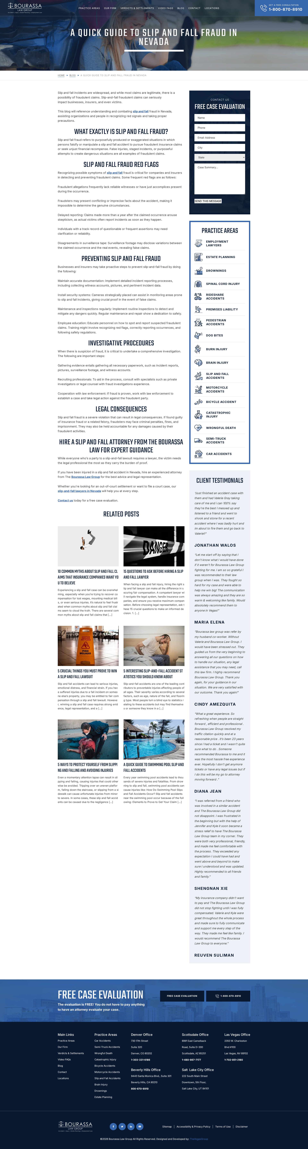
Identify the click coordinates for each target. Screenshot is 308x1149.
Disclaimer (242, 1126)
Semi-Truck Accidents (107, 1046)
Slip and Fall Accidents (107, 1078)
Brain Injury (100, 1084)
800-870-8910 (140, 1088)
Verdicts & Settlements (137, 8)
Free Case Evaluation (182, 996)
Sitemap (167, 1126)
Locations (212, 8)
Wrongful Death (103, 1053)
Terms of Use (223, 1126)
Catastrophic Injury (105, 1059)
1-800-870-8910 (231, 996)
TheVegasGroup (199, 1138)
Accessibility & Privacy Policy (193, 1126)
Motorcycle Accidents (107, 1072)
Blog (180, 8)
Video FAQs (165, 8)
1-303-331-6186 (140, 1059)
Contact (194, 8)
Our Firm (110, 8)
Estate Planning (103, 1097)
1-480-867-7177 (191, 1059)
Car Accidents (102, 1040)
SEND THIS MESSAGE (208, 201)
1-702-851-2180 (233, 1059)
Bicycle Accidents (104, 1065)
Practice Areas (89, 8)
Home (61, 75)
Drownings (100, 1090)
